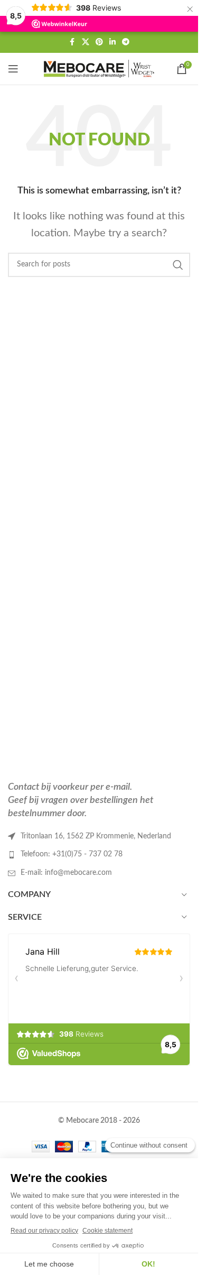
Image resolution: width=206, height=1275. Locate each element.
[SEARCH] (178, 265)
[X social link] (85, 42)
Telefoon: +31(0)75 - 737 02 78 (72, 854)
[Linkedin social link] (112, 42)
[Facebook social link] (72, 42)
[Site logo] (99, 68)
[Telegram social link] (126, 42)
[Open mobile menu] (13, 68)
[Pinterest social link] (99, 42)
